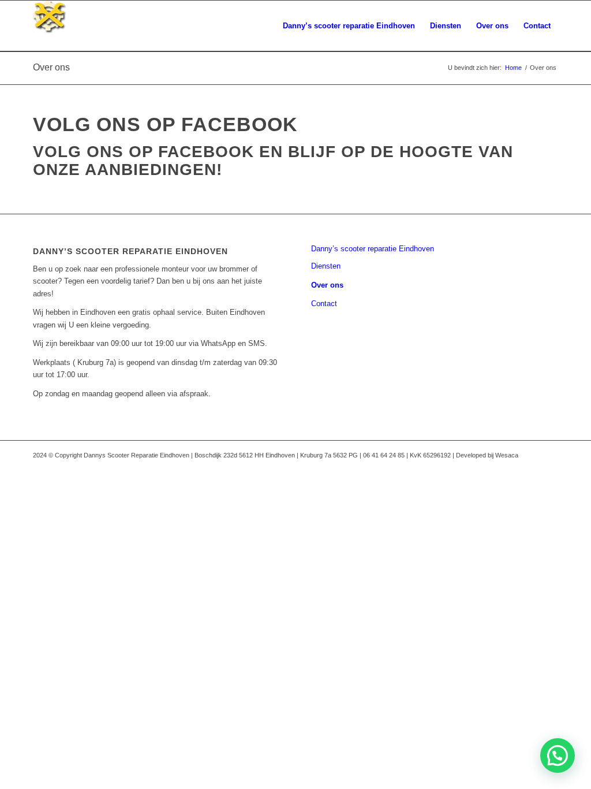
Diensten (326, 266)
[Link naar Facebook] (549, 455)
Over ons (51, 67)
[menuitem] (348, 26)
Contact (324, 303)
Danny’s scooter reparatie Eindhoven (372, 248)
